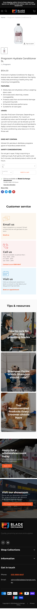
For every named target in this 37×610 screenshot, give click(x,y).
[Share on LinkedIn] (9, 191)
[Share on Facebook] (2, 191)
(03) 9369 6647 (17, 575)
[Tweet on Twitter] (6, 191)
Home (3, 17)
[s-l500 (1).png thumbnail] (4, 51)
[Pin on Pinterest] (13, 191)
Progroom (7, 64)
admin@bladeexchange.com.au (23, 581)
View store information (9, 184)
